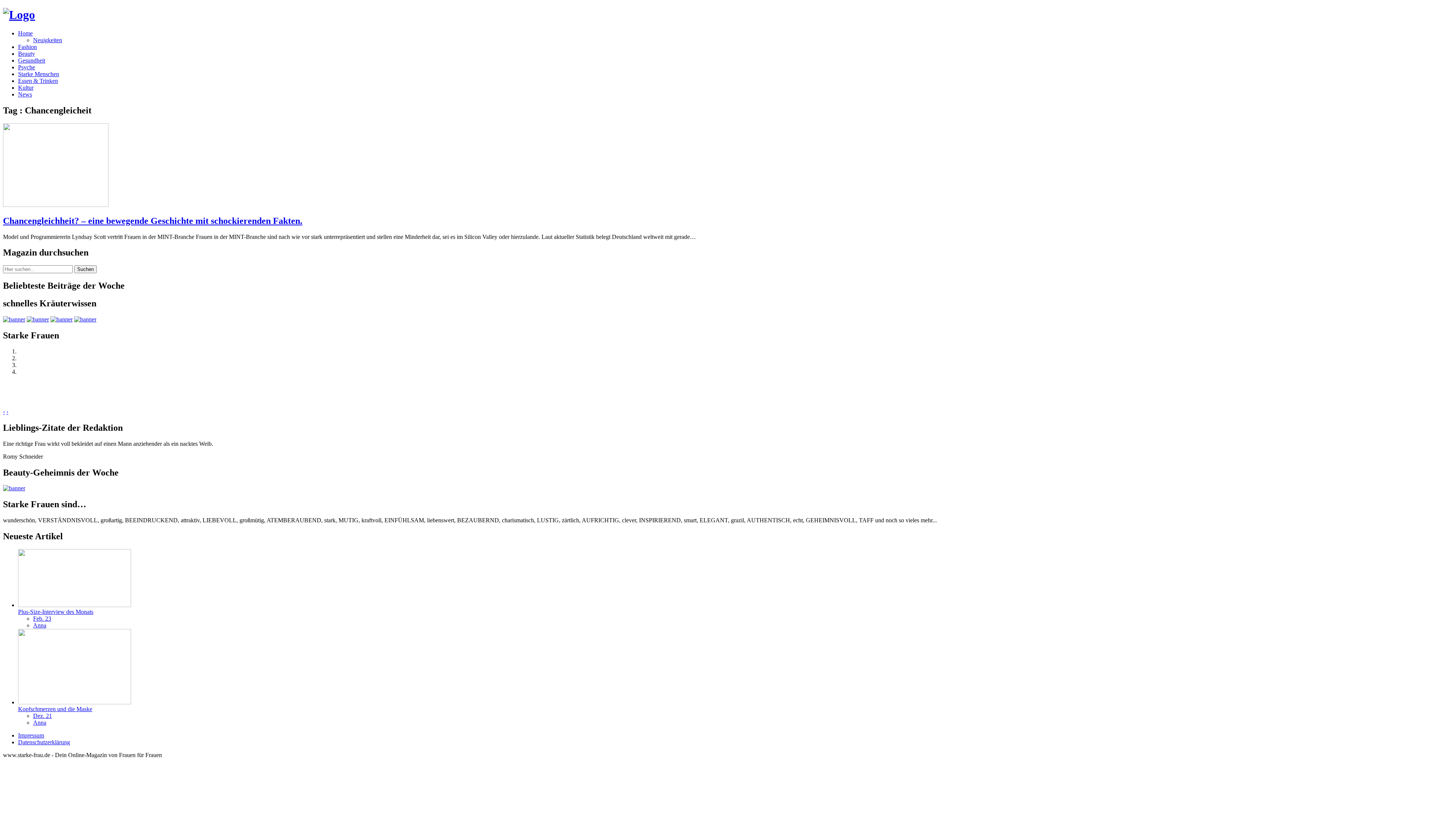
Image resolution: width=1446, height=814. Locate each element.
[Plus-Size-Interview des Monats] (74, 605)
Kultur (26, 87)
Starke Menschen (38, 74)
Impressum (31, 735)
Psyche (26, 67)
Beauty (26, 53)
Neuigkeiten (47, 40)
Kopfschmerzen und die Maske (55, 709)
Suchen (85, 269)
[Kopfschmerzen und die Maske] (74, 702)
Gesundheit (31, 60)
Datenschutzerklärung (44, 742)
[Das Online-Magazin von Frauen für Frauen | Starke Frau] (19, 14)
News (25, 94)
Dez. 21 (42, 716)
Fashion (27, 47)
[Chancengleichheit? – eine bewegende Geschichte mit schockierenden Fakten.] (55, 205)
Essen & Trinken (38, 81)
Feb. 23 (42, 618)
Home (25, 33)
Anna (39, 625)
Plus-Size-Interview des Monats (55, 612)
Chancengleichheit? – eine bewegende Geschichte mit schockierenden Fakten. (152, 221)
